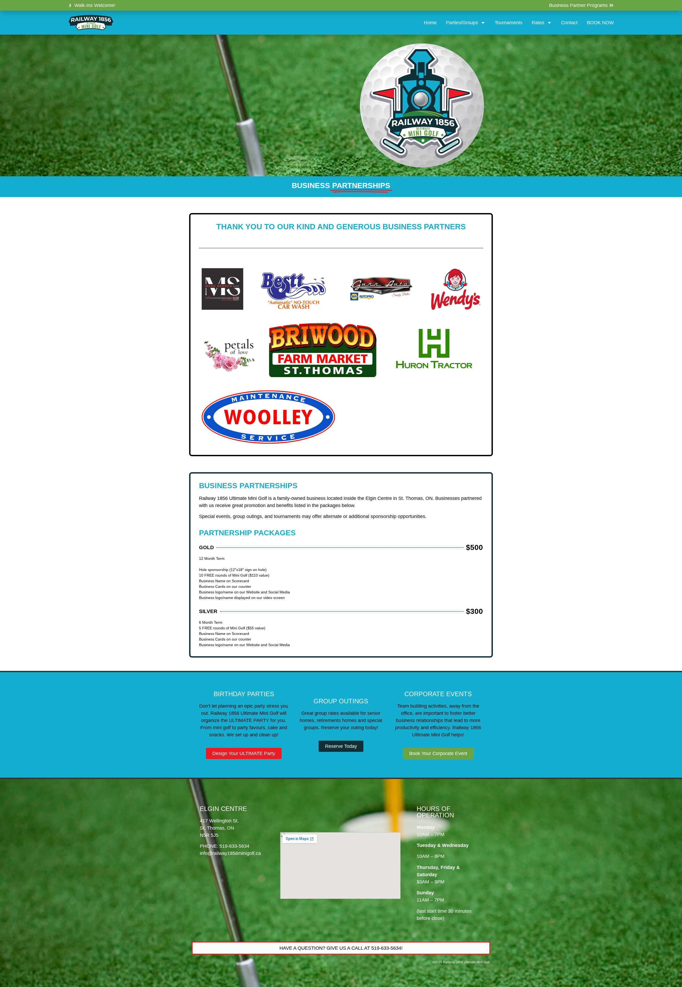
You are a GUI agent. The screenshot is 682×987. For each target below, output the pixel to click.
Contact (569, 22)
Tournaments (508, 22)
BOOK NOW (600, 22)
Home (430, 22)
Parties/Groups (462, 22)
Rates (538, 22)
